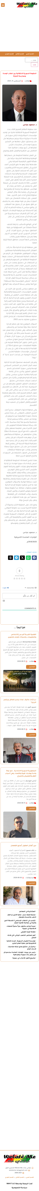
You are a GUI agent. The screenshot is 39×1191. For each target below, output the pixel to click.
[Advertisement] (19, 30)
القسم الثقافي (20, 54)
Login (5, 588)
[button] (3, 5)
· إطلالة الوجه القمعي (28, 932)
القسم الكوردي (9, 54)
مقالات (27, 81)
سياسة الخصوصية (19, 1188)
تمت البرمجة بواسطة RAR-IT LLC (19, 1184)
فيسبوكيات (30, 878)
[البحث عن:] (31, 60)
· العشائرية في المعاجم (27, 911)
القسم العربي (30, 54)
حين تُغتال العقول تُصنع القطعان (23, 846)
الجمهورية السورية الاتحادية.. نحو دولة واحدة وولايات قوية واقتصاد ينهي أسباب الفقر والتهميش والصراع (20, 773)
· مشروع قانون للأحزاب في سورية (24, 958)
